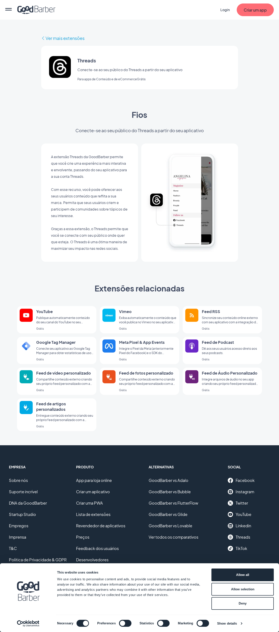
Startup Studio (22, 514)
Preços (82, 537)
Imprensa (17, 537)
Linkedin (243, 525)
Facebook (245, 480)
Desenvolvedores (92, 559)
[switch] (125, 623)
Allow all (242, 575)
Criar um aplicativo (93, 491)
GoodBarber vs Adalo (168, 480)
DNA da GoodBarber (28, 502)
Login (225, 9)
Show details (227, 623)
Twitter (242, 502)
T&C (13, 548)
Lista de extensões (93, 514)
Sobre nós (18, 480)
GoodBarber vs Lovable (170, 525)
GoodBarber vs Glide (168, 514)
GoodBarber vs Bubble (170, 491)
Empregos (18, 525)
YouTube (243, 514)
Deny (243, 603)
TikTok (241, 548)
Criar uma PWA (89, 502)
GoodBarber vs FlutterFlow (173, 502)
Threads (243, 537)
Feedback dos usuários (97, 548)
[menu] (8, 10)
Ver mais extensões (65, 38)
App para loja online (94, 480)
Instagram (245, 491)
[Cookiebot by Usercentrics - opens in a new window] (28, 623)
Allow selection (242, 589)
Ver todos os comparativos (173, 537)
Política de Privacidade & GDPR (38, 559)
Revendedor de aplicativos (100, 525)
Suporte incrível (23, 491)
